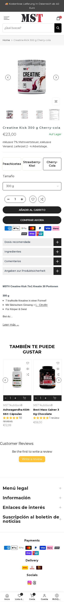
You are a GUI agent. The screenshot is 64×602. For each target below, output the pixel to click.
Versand (8, 146)
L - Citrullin (41, 304)
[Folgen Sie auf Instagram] (29, 583)
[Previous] (8, 77)
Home (6, 40)
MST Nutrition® (12, 405)
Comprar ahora (32, 220)
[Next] (56, 77)
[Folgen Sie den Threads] (34, 583)
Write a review (32, 459)
